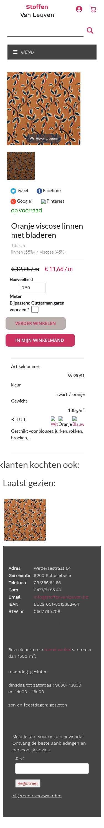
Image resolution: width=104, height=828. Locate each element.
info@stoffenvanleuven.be (61, 597)
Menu (26, 52)
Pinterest (55, 200)
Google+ (24, 200)
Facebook (52, 190)
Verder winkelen (35, 323)
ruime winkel (57, 649)
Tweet (22, 190)
